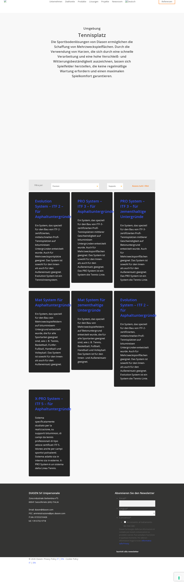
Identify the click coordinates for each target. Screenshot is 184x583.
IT (58, 559)
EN (62, 559)
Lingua (123, 508)
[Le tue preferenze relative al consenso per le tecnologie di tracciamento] (179, 578)
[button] (92, 581)
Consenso (125, 517)
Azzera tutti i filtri (140, 186)
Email (122, 498)
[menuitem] (130, 1)
